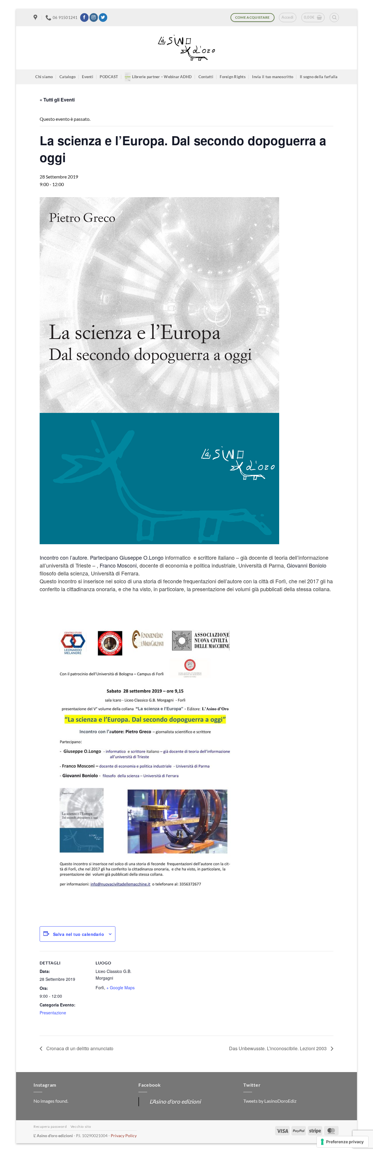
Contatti (205, 76)
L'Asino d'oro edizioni (175, 1101)
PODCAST (109, 76)
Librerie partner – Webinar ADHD (162, 76)
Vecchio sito (81, 1126)
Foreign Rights (233, 76)
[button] (287, 17)
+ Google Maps (120, 987)
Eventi (87, 76)
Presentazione (53, 1013)
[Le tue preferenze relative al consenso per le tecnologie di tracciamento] (342, 1141)
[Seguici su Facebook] (84, 17)
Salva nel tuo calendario (78, 934)
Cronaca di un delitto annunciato (79, 1048)
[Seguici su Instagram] (93, 17)
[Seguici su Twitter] (103, 17)
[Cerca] (334, 17)
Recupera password (50, 1126)
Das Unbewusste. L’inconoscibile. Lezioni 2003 (278, 1048)
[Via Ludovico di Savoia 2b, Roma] (36, 17)
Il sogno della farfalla (319, 76)
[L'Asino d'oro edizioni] (186, 48)
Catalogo (67, 76)
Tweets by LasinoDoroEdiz (269, 1101)
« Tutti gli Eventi (57, 99)
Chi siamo (44, 76)
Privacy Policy (124, 1135)
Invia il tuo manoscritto (272, 76)
